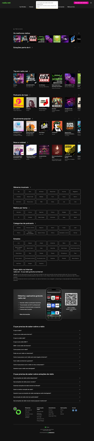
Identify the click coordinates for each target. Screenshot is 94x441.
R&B (41, 201)
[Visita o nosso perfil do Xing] (76, 410)
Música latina (30, 201)
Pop (19, 191)
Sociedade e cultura (64, 232)
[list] (47, 39)
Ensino (52, 227)
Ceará (75, 243)
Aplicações (51, 412)
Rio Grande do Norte (30, 258)
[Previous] (75, 32)
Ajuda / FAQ (51, 414)
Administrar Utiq (40, 418)
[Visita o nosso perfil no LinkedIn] (73, 410)
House (64, 196)
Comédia (30, 217)
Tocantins (41, 263)
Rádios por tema (71, 6)
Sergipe (30, 263)
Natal (64, 217)
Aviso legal (39, 416)
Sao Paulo (18, 263)
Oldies (52, 201)
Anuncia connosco (29, 414)
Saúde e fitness (41, 232)
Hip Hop (64, 191)
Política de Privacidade (39, 414)
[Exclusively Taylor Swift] (56, 39)
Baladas (41, 196)
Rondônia (53, 258)
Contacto (50, 410)
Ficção (64, 227)
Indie (75, 201)
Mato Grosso (64, 248)
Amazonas (52, 243)
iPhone (61, 410)
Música (18, 232)
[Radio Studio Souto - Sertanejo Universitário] (41, 39)
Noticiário (19, 212)
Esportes (41, 212)
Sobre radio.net (28, 410)
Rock (30, 191)
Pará (30, 253)
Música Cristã (30, 196)
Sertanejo (41, 191)
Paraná (52, 253)
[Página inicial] (14, 29)
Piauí (75, 253)
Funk (53, 196)
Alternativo (18, 201)
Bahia (64, 243)
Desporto (41, 227)
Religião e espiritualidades (30, 233)
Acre (19, 243)
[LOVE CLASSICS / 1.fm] (49, 39)
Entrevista (52, 217)
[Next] (79, 32)
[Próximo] (79, 70)
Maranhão (52, 248)
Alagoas (30, 243)
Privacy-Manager (40, 420)
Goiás (41, 248)
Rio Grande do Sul (41, 258)
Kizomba (19, 196)
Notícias (75, 232)
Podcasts (31, 6)
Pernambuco (64, 253)
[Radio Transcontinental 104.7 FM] (72, 39)
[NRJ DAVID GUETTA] (25, 39)
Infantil (75, 212)
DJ (18, 217)
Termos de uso (40, 411)
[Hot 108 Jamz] (33, 39)
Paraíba (41, 253)
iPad (61, 412)
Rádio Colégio (41, 217)
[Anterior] (75, 70)
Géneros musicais (60, 6)
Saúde (75, 217)
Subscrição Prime (52, 416)
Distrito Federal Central (18, 248)
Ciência (52, 232)
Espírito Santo (30, 248)
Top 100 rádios (22, 6)
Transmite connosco (27, 417)
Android (62, 414)
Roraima (64, 258)
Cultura (30, 212)
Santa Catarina (75, 258)
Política (52, 212)
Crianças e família (30, 227)
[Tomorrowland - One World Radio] (64, 39)
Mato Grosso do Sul (75, 248)
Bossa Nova (52, 191)
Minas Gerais (19, 253)
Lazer (75, 227)
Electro (75, 196)
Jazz (64, 201)
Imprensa (27, 412)
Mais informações (25, 314)
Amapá (41, 243)
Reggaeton (75, 191)
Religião (64, 212)
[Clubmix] (17, 39)
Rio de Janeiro (18, 258)
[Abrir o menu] (91, 3)
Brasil (47, 427)
